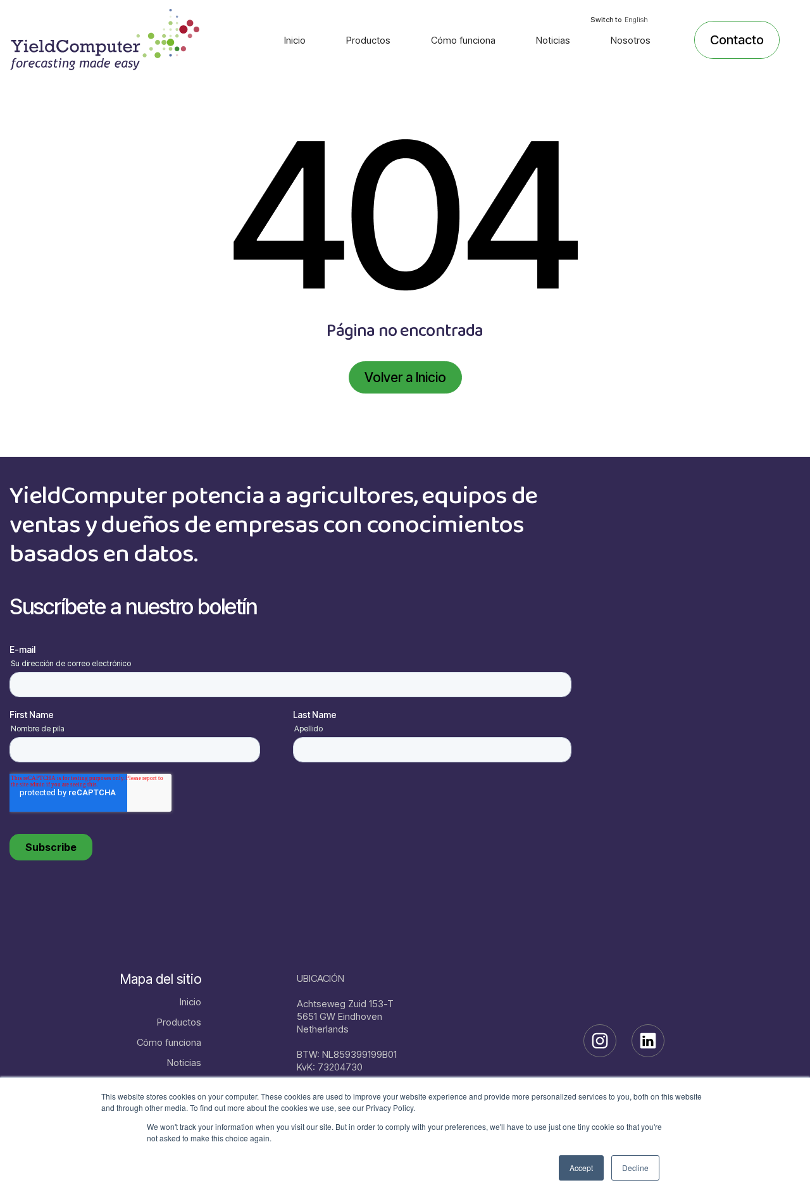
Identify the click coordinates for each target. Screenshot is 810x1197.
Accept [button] (581, 1167)
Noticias (553, 40)
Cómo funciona (463, 40)
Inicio (295, 40)
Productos (368, 40)
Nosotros (631, 40)
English (636, 19)
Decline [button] (635, 1167)
